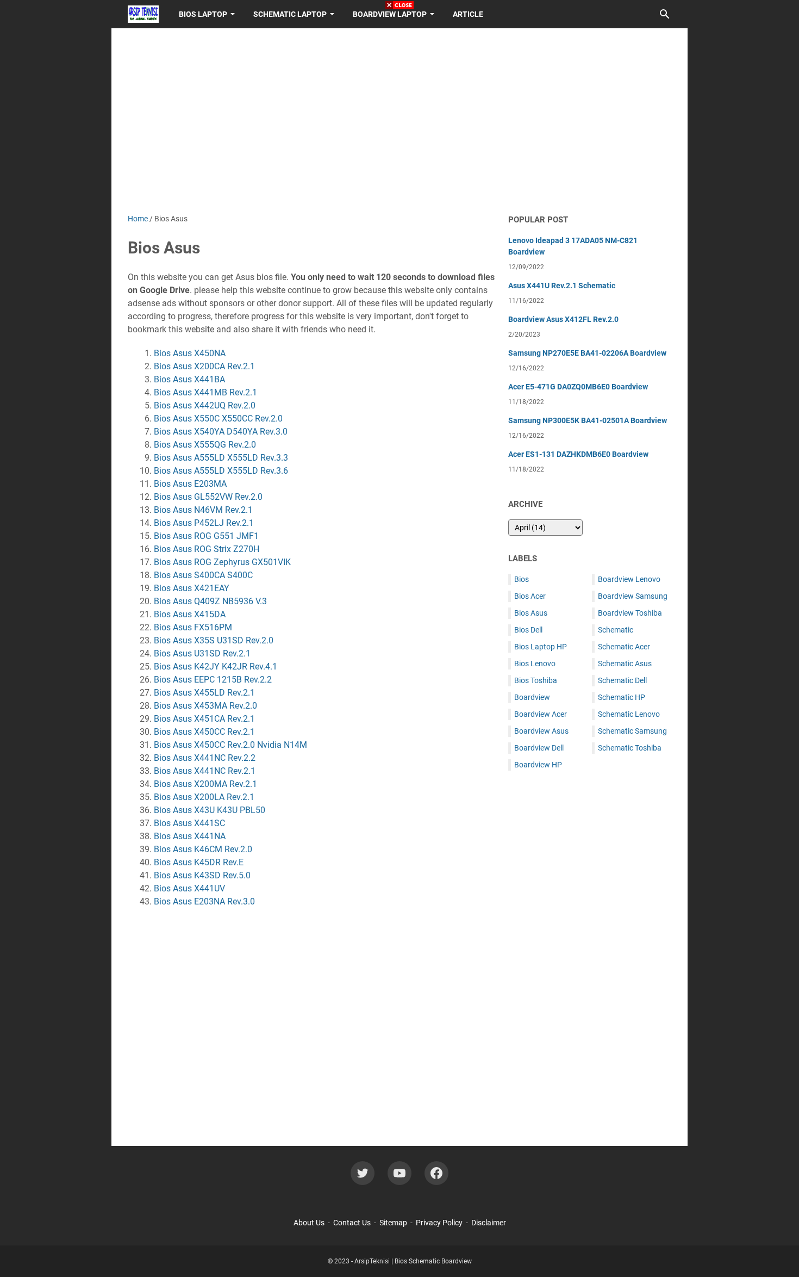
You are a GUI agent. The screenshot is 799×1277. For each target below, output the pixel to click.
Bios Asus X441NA (190, 836)
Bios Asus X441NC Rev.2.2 (204, 758)
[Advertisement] (589, 950)
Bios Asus (530, 613)
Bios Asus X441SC (189, 823)
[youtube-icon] (399, 1173)
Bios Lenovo (534, 663)
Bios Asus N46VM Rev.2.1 (203, 510)
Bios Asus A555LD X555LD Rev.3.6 (221, 471)
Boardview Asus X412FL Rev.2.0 (563, 319)
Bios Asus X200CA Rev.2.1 (204, 366)
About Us (309, 1222)
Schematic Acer (624, 646)
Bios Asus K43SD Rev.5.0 (202, 875)
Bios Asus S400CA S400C (203, 575)
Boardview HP (538, 764)
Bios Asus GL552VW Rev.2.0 (208, 497)
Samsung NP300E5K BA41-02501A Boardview (587, 420)
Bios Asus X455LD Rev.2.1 (204, 692)
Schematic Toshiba (629, 747)
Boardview (532, 697)
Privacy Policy (439, 1222)
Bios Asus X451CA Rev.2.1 (204, 719)
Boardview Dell (539, 747)
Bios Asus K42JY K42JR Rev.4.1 (215, 666)
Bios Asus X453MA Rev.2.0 (205, 706)
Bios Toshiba (535, 680)
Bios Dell (528, 629)
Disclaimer (488, 1222)
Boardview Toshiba (630, 613)
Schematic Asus (625, 663)
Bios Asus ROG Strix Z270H (206, 549)
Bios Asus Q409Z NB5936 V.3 (210, 601)
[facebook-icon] (436, 1173)
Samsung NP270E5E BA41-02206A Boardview (587, 353)
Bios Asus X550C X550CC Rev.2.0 (218, 418)
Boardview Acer (540, 714)
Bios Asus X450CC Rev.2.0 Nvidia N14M (230, 745)
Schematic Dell (622, 680)
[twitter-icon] (362, 1173)
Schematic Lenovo (629, 714)
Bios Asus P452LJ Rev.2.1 (204, 523)
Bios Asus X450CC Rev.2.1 (204, 732)
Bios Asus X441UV (189, 888)
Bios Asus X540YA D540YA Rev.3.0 (221, 431)
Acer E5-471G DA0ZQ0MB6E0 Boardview (578, 386)
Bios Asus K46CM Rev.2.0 (203, 849)
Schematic (615, 629)
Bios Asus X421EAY (191, 588)
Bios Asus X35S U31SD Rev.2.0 (213, 640)
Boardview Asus (541, 731)
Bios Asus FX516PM (193, 627)
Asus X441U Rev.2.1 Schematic (561, 285)
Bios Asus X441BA (189, 379)
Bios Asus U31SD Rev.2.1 (202, 653)
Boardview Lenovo (629, 579)
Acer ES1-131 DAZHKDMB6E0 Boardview (578, 454)
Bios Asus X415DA (190, 614)
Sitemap (393, 1222)
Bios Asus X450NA (190, 353)
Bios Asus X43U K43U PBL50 (209, 810)
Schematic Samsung (632, 731)
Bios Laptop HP (540, 646)
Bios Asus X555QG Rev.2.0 (205, 444)
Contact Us (352, 1222)
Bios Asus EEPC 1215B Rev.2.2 (213, 679)
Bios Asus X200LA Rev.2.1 (204, 797)
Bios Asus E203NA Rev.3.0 (204, 901)
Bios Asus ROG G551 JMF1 (206, 536)
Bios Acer (530, 596)
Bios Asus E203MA (190, 484)
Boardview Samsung (632, 596)
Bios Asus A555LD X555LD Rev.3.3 (221, 457)
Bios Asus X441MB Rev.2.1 (205, 392)
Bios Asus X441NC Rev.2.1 (204, 771)
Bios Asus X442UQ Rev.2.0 (204, 405)
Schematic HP (621, 697)
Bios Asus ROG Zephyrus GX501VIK (222, 562)
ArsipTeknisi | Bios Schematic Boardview (413, 1261)
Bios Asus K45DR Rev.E (199, 862)
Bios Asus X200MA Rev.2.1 (205, 784)
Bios (521, 579)
